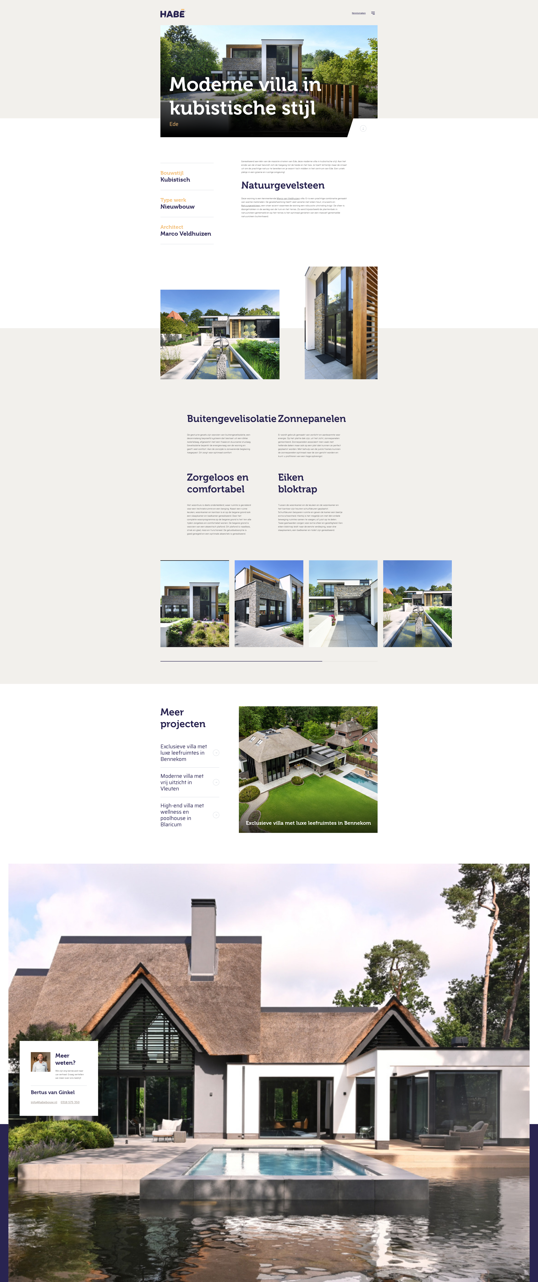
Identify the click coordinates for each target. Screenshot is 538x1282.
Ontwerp (356, 1264)
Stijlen (176, 1151)
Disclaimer (220, 1264)
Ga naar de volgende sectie (363, 128)
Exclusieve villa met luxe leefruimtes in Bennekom (183, 752)
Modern (260, 1177)
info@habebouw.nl (44, 1102)
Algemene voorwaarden (186, 1264)
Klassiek (260, 1161)
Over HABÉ (188, 1209)
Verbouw (260, 1187)
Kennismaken (359, 13)
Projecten (185, 1171)
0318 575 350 (70, 1102)
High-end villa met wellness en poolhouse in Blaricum (182, 815)
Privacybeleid (206, 1264)
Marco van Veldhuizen (288, 198)
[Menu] (373, 13)
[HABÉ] (173, 13)
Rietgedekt (261, 1182)
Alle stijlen (261, 1193)
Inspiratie (185, 1190)
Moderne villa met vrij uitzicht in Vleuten (182, 782)
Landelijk (260, 1171)
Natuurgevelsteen (250, 205)
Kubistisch (261, 1166)
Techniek (370, 1264)
